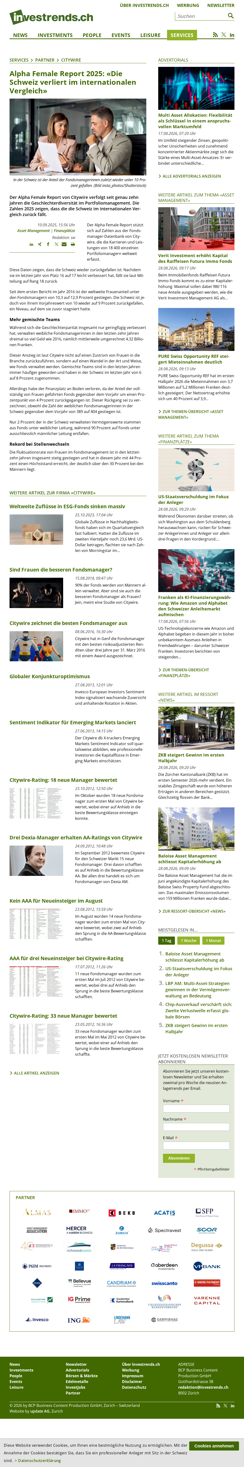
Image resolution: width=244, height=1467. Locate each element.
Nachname (175, 1119)
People (92, 35)
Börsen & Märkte (82, 1375)
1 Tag (166, 940)
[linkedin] (29, 246)
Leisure (150, 35)
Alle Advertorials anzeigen (192, 176)
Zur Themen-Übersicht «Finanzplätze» (183, 672)
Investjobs (75, 1387)
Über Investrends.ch (144, 5)
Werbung (188, 5)
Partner (45, 60)
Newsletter (220, 5)
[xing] (37, 246)
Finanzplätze (64, 230)
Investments (55, 35)
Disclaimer (132, 1381)
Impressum (132, 1375)
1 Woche (188, 940)
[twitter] (54, 246)
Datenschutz (134, 1387)
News (20, 35)
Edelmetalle (77, 1381)
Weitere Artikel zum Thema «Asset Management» (196, 197)
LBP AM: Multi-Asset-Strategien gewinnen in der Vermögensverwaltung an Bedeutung (198, 989)
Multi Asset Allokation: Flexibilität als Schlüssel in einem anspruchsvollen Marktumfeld (195, 120)
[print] (71, 246)
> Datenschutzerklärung (38, 1460)
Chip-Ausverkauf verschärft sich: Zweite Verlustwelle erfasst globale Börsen (198, 1010)
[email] (62, 246)
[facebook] (46, 246)
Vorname (173, 1100)
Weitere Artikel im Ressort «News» (188, 697)
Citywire (71, 60)
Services (182, 35)
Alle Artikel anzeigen (36, 1073)
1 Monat (213, 940)
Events (121, 35)
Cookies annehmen (214, 1446)
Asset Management (33, 230)
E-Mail (170, 1137)
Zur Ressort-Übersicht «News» (194, 911)
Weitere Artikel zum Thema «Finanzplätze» (188, 438)
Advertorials (173, 60)
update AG (40, 1411)
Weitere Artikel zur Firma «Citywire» (53, 493)
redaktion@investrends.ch (203, 1387)
